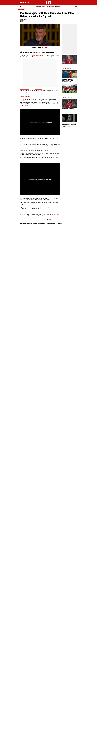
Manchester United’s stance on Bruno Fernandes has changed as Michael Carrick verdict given (69, 109)
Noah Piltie (64, 68)
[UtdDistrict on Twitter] (23, 2)
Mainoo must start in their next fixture (38, 140)
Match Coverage (48, 6)
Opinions (52, 6)
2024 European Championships (37, 55)
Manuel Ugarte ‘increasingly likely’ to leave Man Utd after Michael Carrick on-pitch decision (69, 66)
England (22, 55)
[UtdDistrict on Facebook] (21, 2)
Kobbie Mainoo (38, 89)
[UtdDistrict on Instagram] (28, 2)
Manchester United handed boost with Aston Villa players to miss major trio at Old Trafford (69, 123)
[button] (20, 6)
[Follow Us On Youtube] (46, 47)
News (37, 6)
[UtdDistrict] (48, 2)
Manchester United (24, 89)
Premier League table (58, 6)
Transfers (39, 6)
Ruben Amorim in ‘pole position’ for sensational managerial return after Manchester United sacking (67, 80)
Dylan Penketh (27, 19)
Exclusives (43, 6)
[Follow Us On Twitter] (44, 47)
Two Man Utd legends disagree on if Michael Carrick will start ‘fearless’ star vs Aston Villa (69, 94)
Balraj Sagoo (64, 97)
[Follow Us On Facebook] (42, 47)
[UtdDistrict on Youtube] (25, 2)
